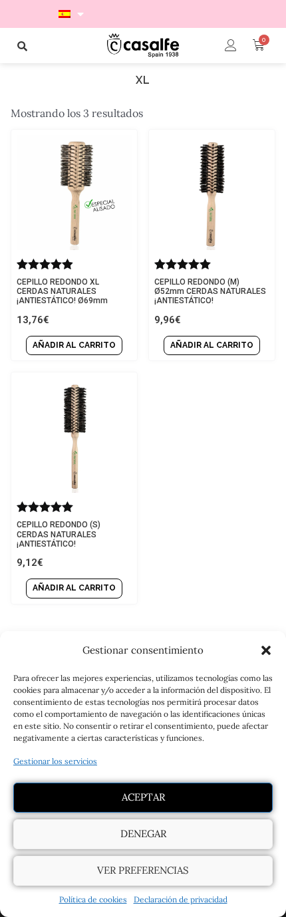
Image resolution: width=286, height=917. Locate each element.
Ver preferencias (143, 870)
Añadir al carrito (74, 345)
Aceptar (143, 797)
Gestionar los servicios (55, 761)
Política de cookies (93, 899)
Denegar (143, 833)
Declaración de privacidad (180, 899)
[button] (266, 650)
